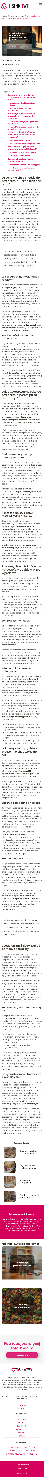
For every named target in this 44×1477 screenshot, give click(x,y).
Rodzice (22, 1432)
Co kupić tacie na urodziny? (22, 1450)
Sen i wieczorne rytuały (20, 140)
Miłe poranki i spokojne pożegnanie (25, 143)
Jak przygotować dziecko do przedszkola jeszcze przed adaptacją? (21, 116)
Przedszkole (20, 16)
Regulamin (22, 1473)
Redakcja (22, 1405)
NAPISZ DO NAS (22, 1355)
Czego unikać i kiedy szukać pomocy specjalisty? (21, 160)
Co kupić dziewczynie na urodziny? (22, 1454)
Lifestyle (22, 1422)
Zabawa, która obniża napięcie (23, 152)
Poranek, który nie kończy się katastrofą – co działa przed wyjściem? (21, 134)
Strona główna (7, 16)
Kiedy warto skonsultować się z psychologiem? (22, 169)
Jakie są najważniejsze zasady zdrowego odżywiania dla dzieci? (22, 1306)
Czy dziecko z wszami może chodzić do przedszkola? (29, 1196)
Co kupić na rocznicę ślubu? (22, 1447)
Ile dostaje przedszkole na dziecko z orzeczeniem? (22, 1264)
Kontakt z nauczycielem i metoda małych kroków (23, 128)
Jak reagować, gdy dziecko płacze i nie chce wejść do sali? (22, 147)
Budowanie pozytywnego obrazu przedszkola (23, 123)
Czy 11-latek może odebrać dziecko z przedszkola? (28, 1167)
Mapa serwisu (22, 1469)
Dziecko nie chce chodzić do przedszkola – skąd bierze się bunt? (21, 97)
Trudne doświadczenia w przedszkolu (19, 109)
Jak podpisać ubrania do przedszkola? (29, 1152)
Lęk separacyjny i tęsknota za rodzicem (21, 104)
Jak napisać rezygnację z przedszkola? (25, 1181)
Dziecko (22, 1419)
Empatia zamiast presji (20, 156)
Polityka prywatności (22, 1464)
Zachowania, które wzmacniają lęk (25, 165)
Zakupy (22, 1436)
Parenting (22, 1426)
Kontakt (22, 1408)
